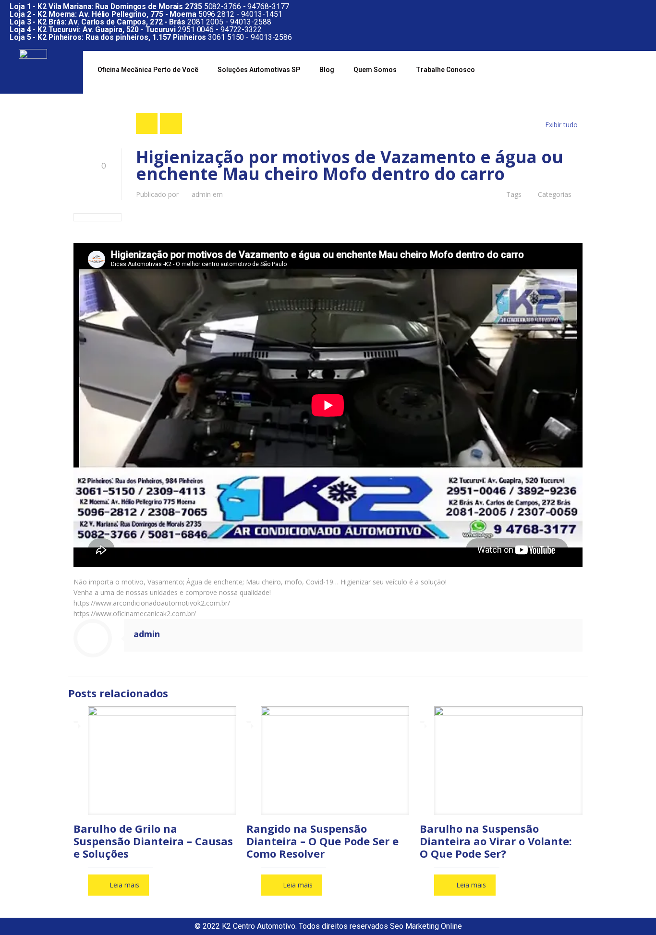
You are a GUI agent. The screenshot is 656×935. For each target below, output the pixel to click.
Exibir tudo (561, 124)
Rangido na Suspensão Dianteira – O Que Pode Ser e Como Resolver (322, 841)
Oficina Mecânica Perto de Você (147, 69)
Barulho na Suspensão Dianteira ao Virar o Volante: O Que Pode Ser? (496, 841)
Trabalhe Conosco (445, 69)
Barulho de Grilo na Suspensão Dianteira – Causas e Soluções (153, 841)
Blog (326, 69)
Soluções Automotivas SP (259, 69)
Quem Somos (375, 69)
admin (201, 194)
